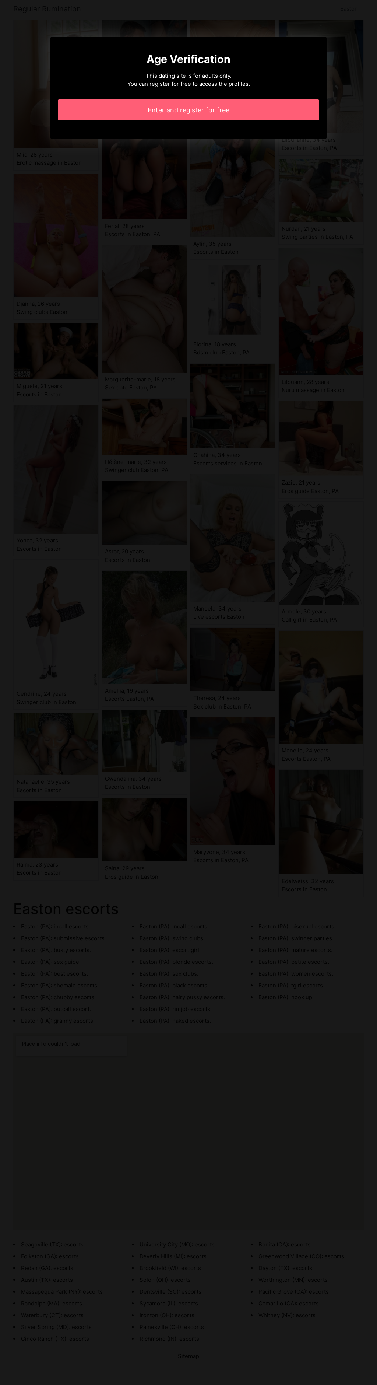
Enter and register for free (188, 110)
